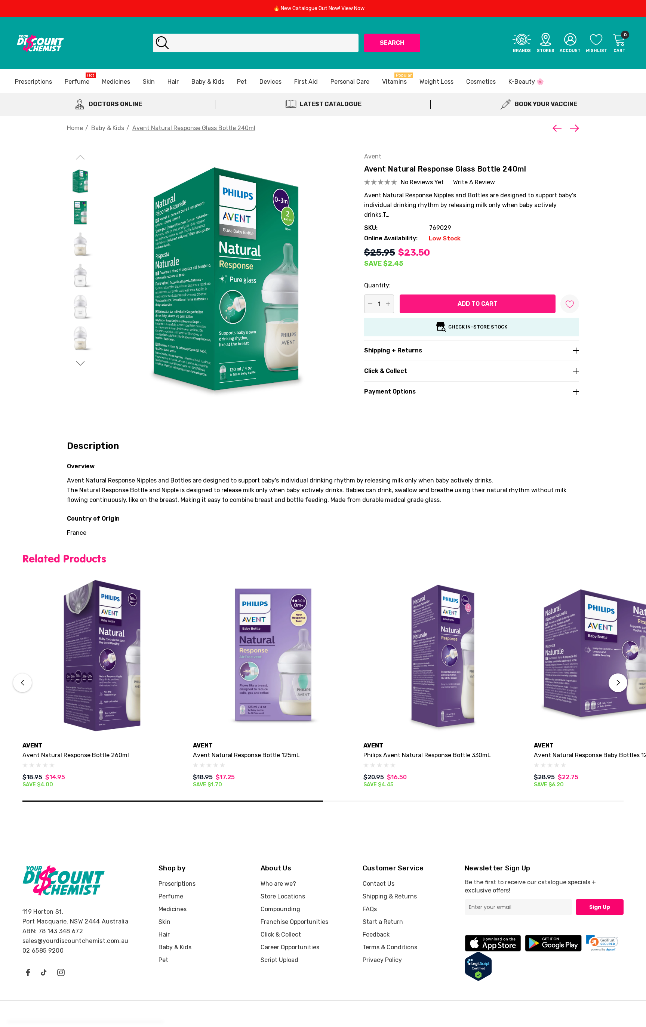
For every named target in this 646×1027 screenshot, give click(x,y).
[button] (602, 943)
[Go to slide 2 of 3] (80, 363)
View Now (352, 8)
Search (392, 42)
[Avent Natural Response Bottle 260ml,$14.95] (102, 655)
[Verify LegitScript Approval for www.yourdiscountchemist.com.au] (478, 965)
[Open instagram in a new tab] (60, 972)
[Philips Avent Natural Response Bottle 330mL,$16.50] (443, 655)
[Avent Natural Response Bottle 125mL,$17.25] (272, 655)
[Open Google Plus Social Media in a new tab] (44, 972)
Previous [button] (22, 682)
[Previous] (559, 128)
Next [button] (618, 682)
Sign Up (599, 907)
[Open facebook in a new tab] (27, 972)
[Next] (572, 128)
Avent (372, 156)
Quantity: (377, 285)
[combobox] (256, 43)
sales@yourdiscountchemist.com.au (75, 940)
